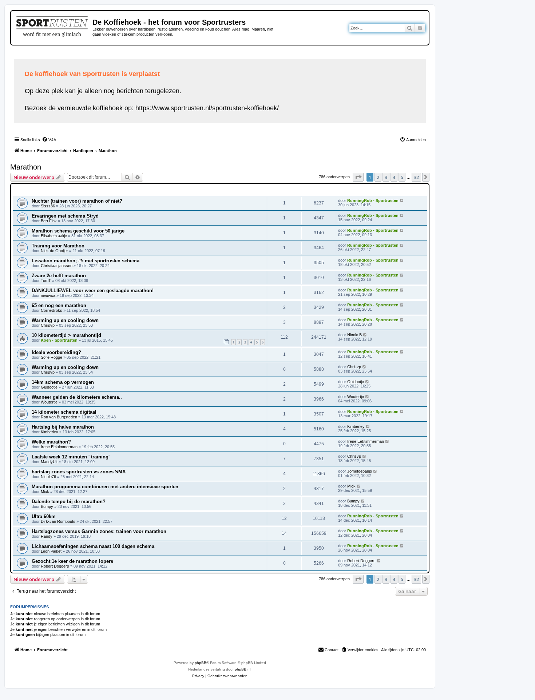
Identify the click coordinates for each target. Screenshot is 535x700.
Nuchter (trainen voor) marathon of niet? (77, 201)
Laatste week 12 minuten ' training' (71, 457)
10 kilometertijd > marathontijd (66, 335)
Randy (46, 536)
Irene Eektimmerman (59, 447)
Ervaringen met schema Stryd (65, 216)
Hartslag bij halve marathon (63, 427)
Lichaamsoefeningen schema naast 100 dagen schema (93, 546)
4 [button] (394, 177)
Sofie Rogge (51, 357)
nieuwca (48, 295)
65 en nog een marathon (59, 305)
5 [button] (402, 177)
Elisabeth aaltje (54, 236)
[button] (358, 177)
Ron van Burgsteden (59, 417)
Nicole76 (48, 476)
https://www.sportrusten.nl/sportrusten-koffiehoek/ (207, 108)
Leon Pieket (51, 551)
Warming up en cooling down (65, 320)
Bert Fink (49, 221)
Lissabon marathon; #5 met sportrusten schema (85, 260)
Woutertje (49, 402)
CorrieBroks (51, 310)
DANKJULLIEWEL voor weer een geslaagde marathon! (93, 290)
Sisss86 (48, 206)
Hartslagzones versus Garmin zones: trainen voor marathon (99, 531)
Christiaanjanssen (56, 265)
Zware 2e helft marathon (59, 275)
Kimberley (49, 432)
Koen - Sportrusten (59, 340)
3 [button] (386, 177)
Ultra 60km (44, 516)
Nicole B (354, 335)
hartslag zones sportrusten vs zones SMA (79, 471)
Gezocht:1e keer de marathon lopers (72, 561)
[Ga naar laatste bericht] (402, 200)
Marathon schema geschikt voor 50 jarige (78, 231)
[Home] (52, 25)
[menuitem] (49, 139)
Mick (45, 491)
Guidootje (49, 387)
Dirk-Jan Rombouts (58, 521)
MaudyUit (49, 462)
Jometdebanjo (359, 471)
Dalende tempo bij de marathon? (69, 501)
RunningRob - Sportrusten (373, 200)
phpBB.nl (242, 669)
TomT (46, 280)
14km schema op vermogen (63, 382)
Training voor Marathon (58, 245)
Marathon (25, 167)
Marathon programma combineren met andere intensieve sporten (105, 486)
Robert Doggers (55, 566)
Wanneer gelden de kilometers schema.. (77, 397)
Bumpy (47, 506)
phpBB (200, 663)
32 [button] (416, 177)
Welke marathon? (51, 442)
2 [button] (378, 177)
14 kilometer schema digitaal (64, 412)
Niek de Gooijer (54, 250)
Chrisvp (48, 325)
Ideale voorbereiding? (56, 352)
